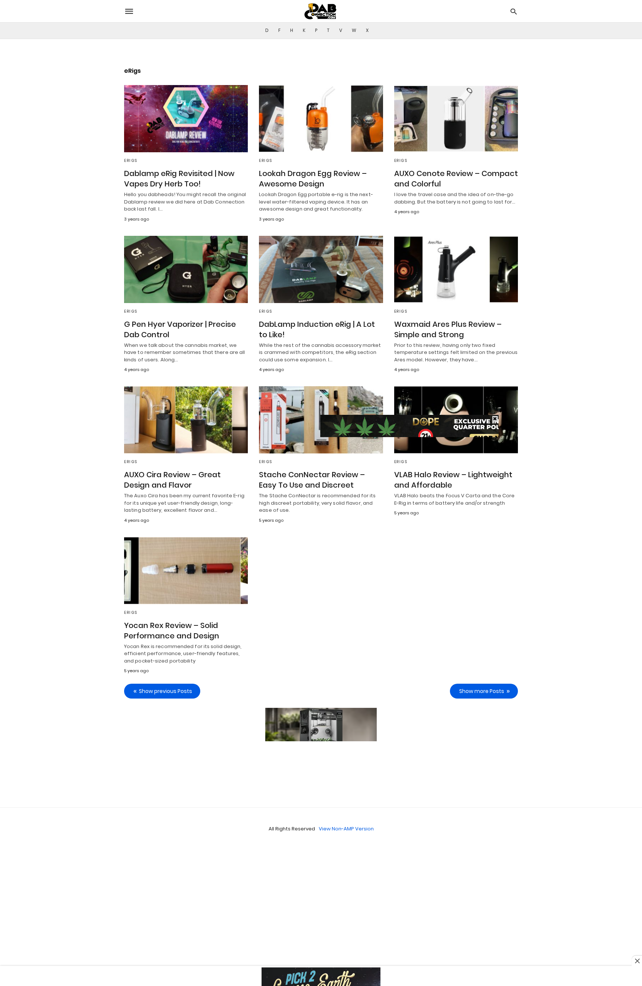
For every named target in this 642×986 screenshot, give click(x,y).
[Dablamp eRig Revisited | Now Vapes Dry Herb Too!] (186, 118)
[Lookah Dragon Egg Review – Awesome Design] (321, 118)
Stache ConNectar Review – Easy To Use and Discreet (312, 479)
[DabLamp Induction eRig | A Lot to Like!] (321, 269)
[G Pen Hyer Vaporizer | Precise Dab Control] (186, 269)
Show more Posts (481, 691)
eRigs (130, 160)
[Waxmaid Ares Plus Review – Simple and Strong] (456, 269)
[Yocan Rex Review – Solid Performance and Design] (186, 570)
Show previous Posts (165, 691)
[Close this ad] (637, 961)
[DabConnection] (320, 11)
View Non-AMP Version (346, 828)
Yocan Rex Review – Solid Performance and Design (171, 630)
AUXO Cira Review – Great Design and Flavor (172, 479)
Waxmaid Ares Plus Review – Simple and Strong (448, 329)
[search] (513, 11)
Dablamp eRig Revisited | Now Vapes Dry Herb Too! (179, 178)
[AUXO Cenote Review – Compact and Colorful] (456, 118)
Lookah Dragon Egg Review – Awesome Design (313, 178)
